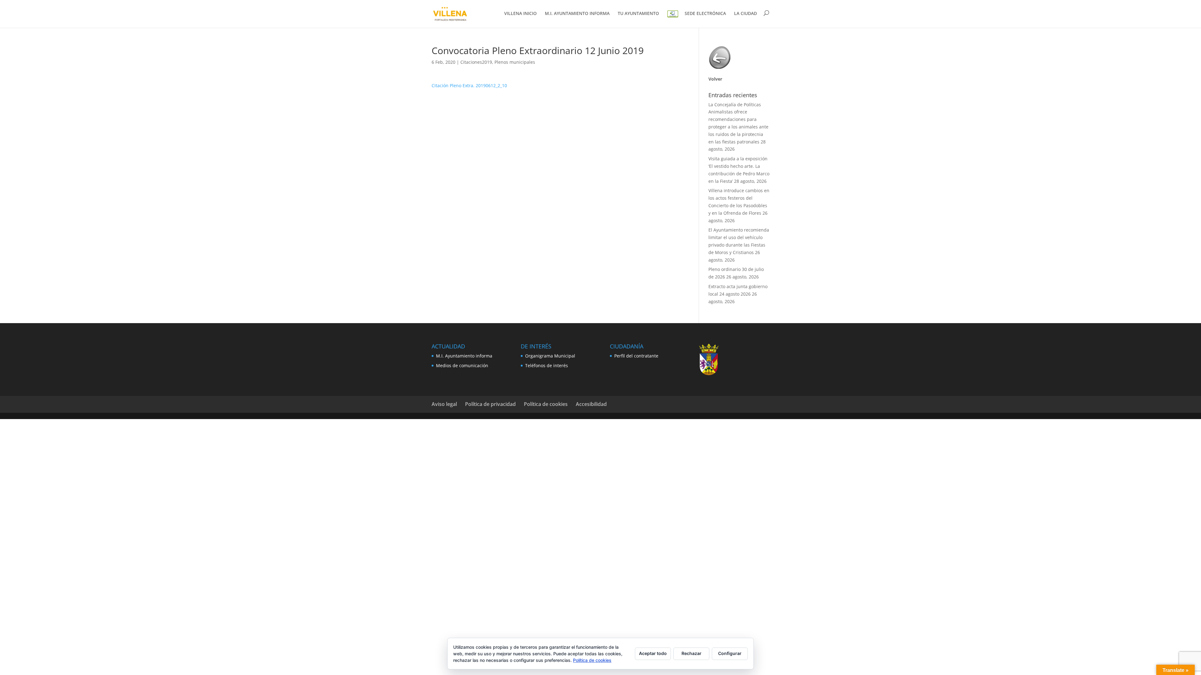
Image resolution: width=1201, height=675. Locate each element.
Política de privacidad (490, 404)
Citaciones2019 (476, 62)
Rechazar (692, 653)
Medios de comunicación (462, 365)
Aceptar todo (653, 653)
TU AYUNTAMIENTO (638, 13)
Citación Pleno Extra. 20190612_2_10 (469, 85)
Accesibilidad (591, 404)
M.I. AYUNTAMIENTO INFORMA (577, 13)
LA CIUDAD (745, 13)
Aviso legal (444, 404)
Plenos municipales (514, 62)
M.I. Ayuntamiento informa (464, 356)
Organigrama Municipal (550, 356)
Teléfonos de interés (546, 365)
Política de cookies (546, 404)
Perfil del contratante (636, 356)
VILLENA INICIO (520, 13)
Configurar (730, 653)
